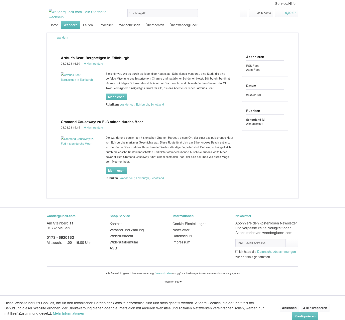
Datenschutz (182, 235)
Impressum (181, 241)
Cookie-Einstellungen (189, 223)
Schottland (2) (256, 120)
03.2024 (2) (253, 95)
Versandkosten (164, 273)
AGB (113, 247)
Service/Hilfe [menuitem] (285, 3)
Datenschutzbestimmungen (276, 251)
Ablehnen (289, 307)
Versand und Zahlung (127, 229)
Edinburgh (142, 104)
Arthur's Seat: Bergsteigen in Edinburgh (95, 57)
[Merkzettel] (243, 13)
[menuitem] (162, 13)
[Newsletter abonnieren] (292, 243)
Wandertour (127, 104)
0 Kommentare (93, 63)
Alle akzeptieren (315, 307)
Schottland (157, 104)
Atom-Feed (253, 70)
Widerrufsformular (124, 241)
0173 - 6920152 (60, 237)
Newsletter (180, 229)
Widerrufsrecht (121, 235)
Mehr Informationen (68, 313)
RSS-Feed (252, 66)
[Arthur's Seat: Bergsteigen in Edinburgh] (78, 77)
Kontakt (116, 223)
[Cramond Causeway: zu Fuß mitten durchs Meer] (78, 141)
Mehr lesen (116, 97)
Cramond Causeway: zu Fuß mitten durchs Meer (102, 121)
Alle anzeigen (254, 124)
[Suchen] (194, 13)
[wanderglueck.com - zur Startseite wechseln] (79, 14)
